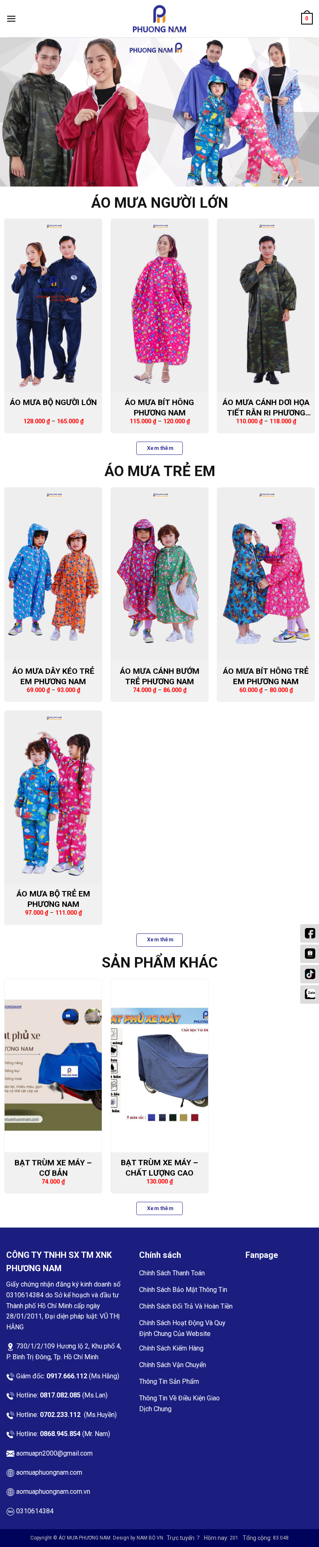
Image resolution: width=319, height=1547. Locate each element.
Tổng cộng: (258, 1538)
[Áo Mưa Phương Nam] (159, 18)
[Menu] (11, 18)
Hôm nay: (217, 1538)
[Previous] (17, 112)
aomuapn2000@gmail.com (54, 1453)
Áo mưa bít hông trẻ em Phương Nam (266, 676)
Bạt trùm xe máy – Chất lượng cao (159, 1167)
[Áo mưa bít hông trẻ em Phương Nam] (265, 574)
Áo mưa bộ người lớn (53, 402)
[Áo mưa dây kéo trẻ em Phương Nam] (53, 574)
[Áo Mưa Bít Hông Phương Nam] (159, 305)
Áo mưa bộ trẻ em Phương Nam (53, 899)
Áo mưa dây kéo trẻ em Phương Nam (53, 676)
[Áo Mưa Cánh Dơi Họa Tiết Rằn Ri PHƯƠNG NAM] (265, 305)
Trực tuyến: (182, 1538)
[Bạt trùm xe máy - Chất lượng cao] (159, 1065)
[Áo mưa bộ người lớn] (53, 305)
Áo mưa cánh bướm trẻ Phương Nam (159, 676)
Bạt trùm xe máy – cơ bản (53, 1167)
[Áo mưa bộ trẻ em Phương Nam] (53, 797)
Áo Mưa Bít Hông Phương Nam (159, 407)
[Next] (301, 112)
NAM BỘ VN (150, 1538)
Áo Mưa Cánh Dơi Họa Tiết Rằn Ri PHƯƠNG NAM (266, 408)
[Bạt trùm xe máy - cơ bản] (53, 1065)
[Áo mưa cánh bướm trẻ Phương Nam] (159, 574)
